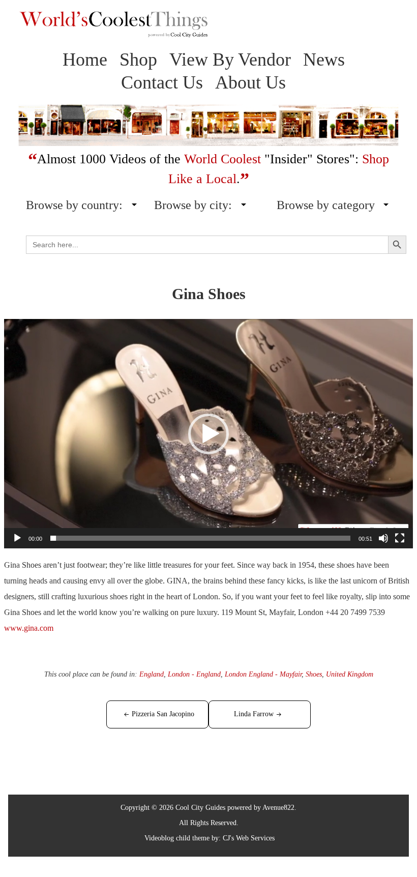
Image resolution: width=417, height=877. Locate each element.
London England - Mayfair (263, 674)
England (151, 674)
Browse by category (326, 205)
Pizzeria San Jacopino (163, 714)
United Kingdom (349, 674)
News (324, 59)
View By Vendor (230, 59)
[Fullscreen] (400, 538)
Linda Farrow (254, 714)
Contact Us (162, 82)
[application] (208, 434)
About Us (250, 82)
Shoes (314, 674)
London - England (194, 674)
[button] (208, 434)
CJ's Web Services (249, 838)
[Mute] (383, 538)
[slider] (200, 538)
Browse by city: (193, 205)
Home (85, 59)
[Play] (17, 538)
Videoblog (159, 838)
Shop (138, 59)
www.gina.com (28, 628)
